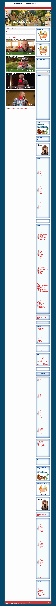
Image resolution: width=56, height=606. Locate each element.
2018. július (39, 202)
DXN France (40, 252)
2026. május (39, 381)
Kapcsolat (21, 8)
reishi (41, 363)
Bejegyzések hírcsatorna (41, 348)
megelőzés (40, 361)
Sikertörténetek (40, 308)
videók (45, 364)
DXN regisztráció (40, 271)
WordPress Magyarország (41, 350)
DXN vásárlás (37, 8)
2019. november (40, 416)
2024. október (40, 398)
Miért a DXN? (40, 299)
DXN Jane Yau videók (41, 259)
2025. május (39, 173)
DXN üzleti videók (40, 290)
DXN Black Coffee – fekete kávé (42, 239)
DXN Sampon (40, 273)
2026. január (39, 526)
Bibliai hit (39, 231)
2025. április (39, 174)
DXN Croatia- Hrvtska (41, 248)
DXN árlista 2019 (40, 236)
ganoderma (39, 358)
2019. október (40, 417)
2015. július (39, 435)
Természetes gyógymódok (12, 108)
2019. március (40, 418)
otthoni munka (39, 362)
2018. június (39, 203)
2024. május (39, 400)
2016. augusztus (40, 211)
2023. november (40, 183)
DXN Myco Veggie (40, 265)
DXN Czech (39, 249)
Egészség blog (40, 447)
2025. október (40, 168)
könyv (47, 360)
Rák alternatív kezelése (41, 306)
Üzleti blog (39, 340)
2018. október (40, 561)
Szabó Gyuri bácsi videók (14, 32)
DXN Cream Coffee (40, 247)
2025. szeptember (40, 169)
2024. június (39, 399)
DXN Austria (39, 238)
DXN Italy (39, 258)
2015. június (39, 436)
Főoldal (7, 8)
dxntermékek (41, 357)
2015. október (40, 432)
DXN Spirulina (40, 276)
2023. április (39, 187)
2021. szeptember (40, 188)
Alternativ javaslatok (41, 328)
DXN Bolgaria (40, 241)
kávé (46, 360)
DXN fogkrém (40, 251)
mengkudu (43, 361)
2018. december (40, 560)
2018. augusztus (40, 201)
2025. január (39, 176)
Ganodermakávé (30, 8)
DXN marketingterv (40, 264)
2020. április (39, 192)
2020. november (40, 189)
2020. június (39, 190)
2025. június (39, 172)
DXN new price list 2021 (41, 267)
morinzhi (47, 361)
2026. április (39, 382)
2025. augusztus (40, 170)
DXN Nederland (40, 266)
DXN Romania (40, 272)
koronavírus (40, 360)
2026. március (40, 383)
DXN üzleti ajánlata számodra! (42, 289)
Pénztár (39, 305)
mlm (44, 361)
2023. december (40, 402)
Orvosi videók (40, 304)
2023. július (39, 186)
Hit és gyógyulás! (40, 336)
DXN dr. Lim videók (40, 250)
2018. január (39, 208)
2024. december (40, 177)
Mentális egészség (40, 337)
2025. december (40, 166)
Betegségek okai (43, 8)
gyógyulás (39, 359)
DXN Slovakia (40, 274)
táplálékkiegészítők (43, 364)
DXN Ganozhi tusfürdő (41, 254)
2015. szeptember (40, 433)
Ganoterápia (39, 448)
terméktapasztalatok (39, 364)
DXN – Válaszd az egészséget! (42, 234)
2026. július (39, 160)
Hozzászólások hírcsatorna (42, 349)
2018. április (39, 205)
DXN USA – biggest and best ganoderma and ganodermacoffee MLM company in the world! (42, 285)
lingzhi (37, 361)
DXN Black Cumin (40, 240)
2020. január (39, 195)
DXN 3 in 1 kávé (40, 235)
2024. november (40, 178)
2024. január (39, 401)
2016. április (39, 212)
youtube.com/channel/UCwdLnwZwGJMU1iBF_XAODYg (14, 37)
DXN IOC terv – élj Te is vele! (42, 257)
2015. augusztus (40, 434)
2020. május (39, 191)
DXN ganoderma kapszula (41, 253)
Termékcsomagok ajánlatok (42, 338)
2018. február (40, 207)
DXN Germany (40, 255)
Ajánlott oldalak (40, 230)
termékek (46, 363)
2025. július (39, 171)
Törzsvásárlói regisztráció (41, 310)
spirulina (44, 363)
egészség (44, 357)
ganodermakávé (45, 358)
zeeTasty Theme (48, 602)
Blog (26, 8)
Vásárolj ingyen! (40, 341)
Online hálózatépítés (41, 303)
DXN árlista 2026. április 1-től (42, 237)
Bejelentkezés (40, 461)
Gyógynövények (40, 590)
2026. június (39, 161)
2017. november (40, 210)
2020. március (40, 193)
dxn (38, 357)
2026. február (40, 384)
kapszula (38, 360)
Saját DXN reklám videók (41, 307)
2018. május (39, 204)
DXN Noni (39, 268)
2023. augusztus (40, 185)
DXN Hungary (40, 256)
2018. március (40, 206)
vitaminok (47, 364)
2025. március (40, 175)
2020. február (40, 194)
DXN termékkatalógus (41, 281)
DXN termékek (16, 8)
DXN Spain (39, 275)
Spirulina (39, 309)
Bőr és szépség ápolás (41, 444)
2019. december (40, 415)
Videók (11, 8)
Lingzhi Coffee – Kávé (41, 298)
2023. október (40, 184)
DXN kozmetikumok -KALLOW (42, 445)
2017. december (40, 209)
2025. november (40, 167)
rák (42, 363)
